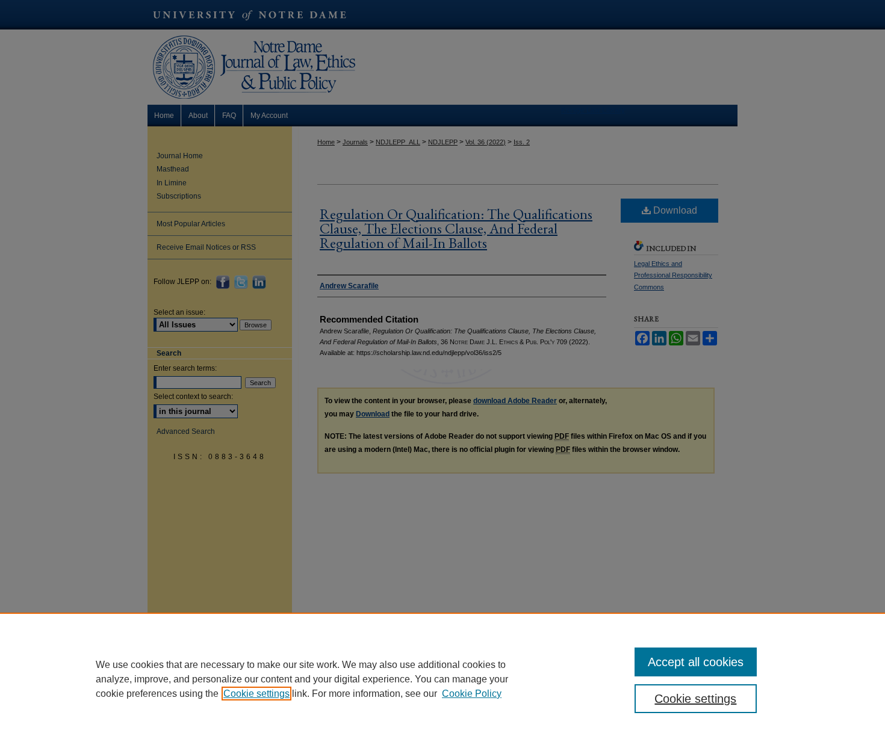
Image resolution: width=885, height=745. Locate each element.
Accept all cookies (696, 662)
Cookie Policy (472, 693)
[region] (442, 679)
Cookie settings (256, 693)
